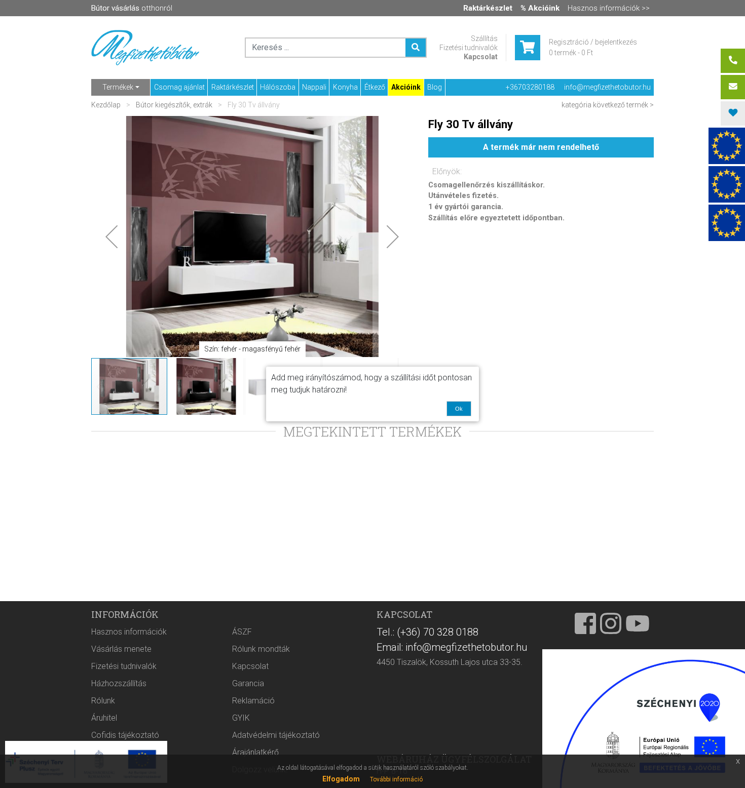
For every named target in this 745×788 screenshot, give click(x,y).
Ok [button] (459, 409)
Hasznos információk (129, 632)
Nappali (314, 87)
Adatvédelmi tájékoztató (276, 735)
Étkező (374, 87)
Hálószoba (277, 87)
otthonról (131, 8)
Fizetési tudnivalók (468, 48)
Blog (434, 87)
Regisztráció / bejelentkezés (593, 42)
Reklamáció (253, 700)
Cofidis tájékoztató (125, 735)
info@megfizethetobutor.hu (607, 87)
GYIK (241, 718)
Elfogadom (341, 779)
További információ (396, 779)
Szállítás (484, 38)
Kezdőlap (106, 105)
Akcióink (406, 87)
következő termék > (623, 105)
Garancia (248, 683)
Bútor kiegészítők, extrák (174, 105)
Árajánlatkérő (255, 752)
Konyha (345, 87)
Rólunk (103, 700)
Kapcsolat (481, 57)
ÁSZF (242, 632)
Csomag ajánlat (179, 87)
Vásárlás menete (121, 649)
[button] (111, 236)
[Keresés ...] (415, 47)
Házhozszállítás (118, 683)
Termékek (117, 87)
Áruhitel (104, 718)
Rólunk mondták (261, 649)
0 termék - (571, 53)
